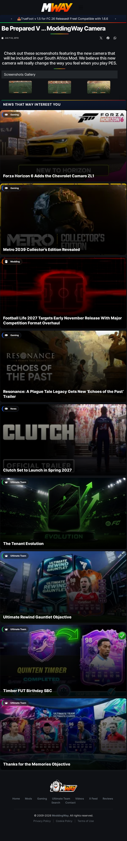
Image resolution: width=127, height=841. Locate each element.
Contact (70, 802)
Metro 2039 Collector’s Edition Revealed (41, 249)
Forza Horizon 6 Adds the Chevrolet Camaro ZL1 (48, 175)
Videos (79, 798)
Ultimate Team (61, 798)
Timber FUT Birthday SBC (27, 690)
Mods (28, 798)
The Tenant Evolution (23, 543)
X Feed (93, 798)
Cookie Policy (64, 821)
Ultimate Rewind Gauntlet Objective (37, 617)
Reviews (108, 798)
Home (16, 798)
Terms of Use (86, 821)
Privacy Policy (42, 821)
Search (55, 802)
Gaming (42, 798)
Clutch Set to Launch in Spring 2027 (37, 470)
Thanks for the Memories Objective (36, 764)
